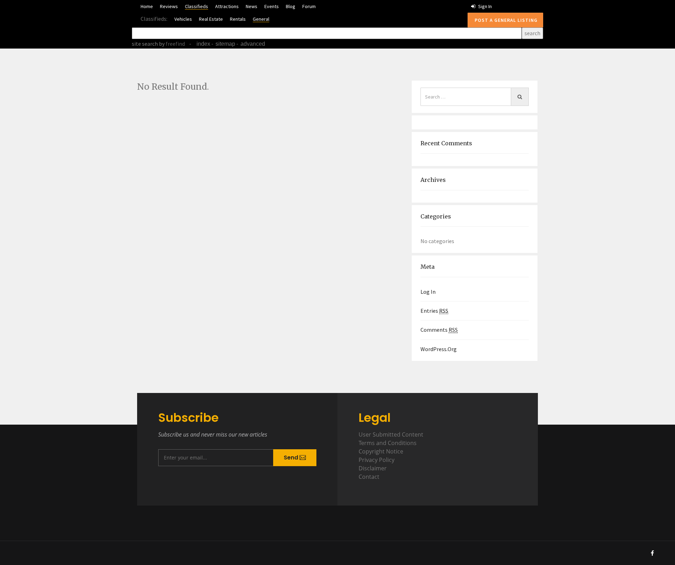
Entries (434, 310)
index (203, 44)
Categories (435, 216)
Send (292, 457)
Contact (369, 477)
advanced (252, 44)
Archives (433, 179)
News (251, 6)
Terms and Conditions (388, 443)
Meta (427, 266)
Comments (439, 329)
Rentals (238, 19)
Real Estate (211, 19)
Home (147, 6)
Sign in (484, 6)
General (261, 19)
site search (145, 43)
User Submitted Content (391, 434)
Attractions (227, 6)
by (171, 43)
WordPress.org (438, 349)
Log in (428, 291)
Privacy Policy (376, 460)
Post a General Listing (505, 20)
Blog (290, 6)
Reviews (169, 6)
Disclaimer (373, 468)
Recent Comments (446, 143)
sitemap (225, 44)
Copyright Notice (381, 451)
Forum (309, 6)
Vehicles (183, 19)
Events (271, 6)
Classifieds (196, 6)
